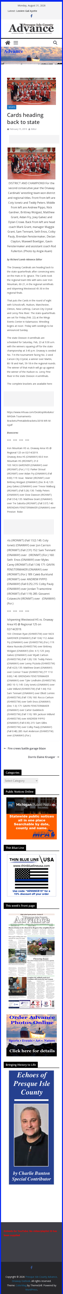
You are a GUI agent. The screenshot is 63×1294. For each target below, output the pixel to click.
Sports (11, 107)
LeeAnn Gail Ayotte (26, 10)
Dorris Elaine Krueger (41, 757)
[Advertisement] (36, 139)
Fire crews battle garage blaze (27, 748)
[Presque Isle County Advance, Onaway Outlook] (8, 43)
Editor (34, 129)
